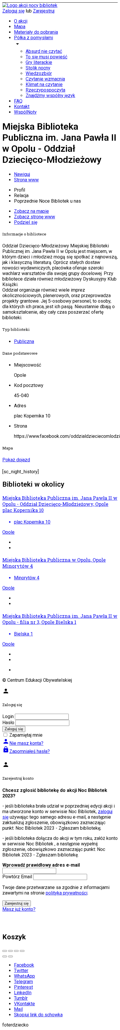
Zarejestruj (43, 11)
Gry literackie (39, 62)
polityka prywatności (66, 893)
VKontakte (24, 1003)
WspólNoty (25, 112)
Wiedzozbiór (39, 73)
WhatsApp (24, 976)
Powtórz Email (17, 876)
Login (8, 716)
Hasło (8, 722)
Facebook (24, 965)
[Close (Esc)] (4, 951)
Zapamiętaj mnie (26, 735)
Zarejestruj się (17, 903)
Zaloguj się (13, 11)
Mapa (19, 26)
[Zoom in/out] (22, 951)
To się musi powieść (46, 57)
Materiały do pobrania (36, 32)
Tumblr (21, 998)
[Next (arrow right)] (10, 956)
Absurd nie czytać (44, 51)
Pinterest (23, 987)
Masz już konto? (19, 909)
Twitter (21, 970)
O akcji (20, 21)
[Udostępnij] (10, 951)
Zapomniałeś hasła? (26, 751)
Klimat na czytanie (44, 84)
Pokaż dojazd (16, 460)
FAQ (18, 101)
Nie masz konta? (22, 743)
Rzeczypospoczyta (45, 90)
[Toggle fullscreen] (16, 951)
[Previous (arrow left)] (4, 956)
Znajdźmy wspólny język (50, 95)
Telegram (23, 981)
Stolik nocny (38, 68)
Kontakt (21, 106)
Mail (18, 1009)
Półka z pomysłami (33, 37)
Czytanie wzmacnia (45, 79)
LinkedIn (22, 992)
